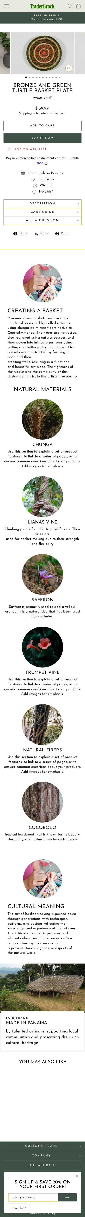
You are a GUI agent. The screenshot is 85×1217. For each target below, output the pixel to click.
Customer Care (41, 1146)
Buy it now (43, 138)
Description (42, 203)
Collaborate (41, 1165)
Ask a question (42, 220)
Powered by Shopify (42, 1213)
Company (41, 1155)
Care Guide (42, 212)
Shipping (25, 113)
